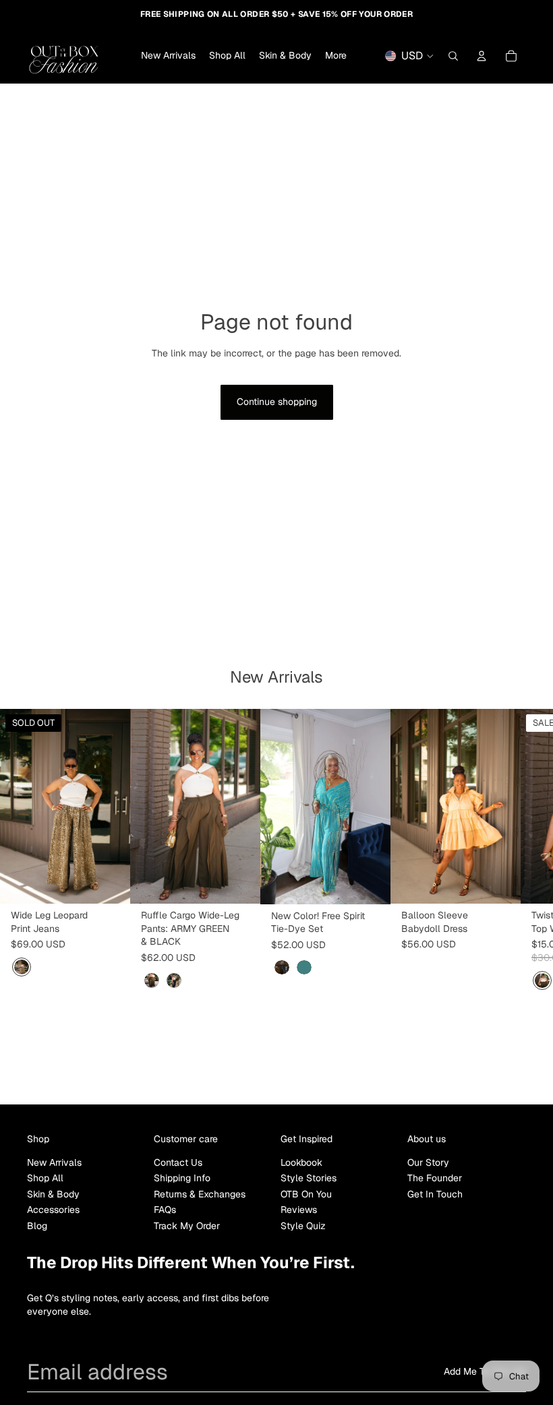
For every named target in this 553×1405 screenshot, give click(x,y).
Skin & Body (53, 1194)
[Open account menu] (481, 56)
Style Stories (309, 1178)
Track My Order (187, 1226)
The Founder (434, 1178)
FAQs (165, 1210)
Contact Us (178, 1162)
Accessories (53, 1210)
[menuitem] (335, 56)
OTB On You (306, 1194)
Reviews (299, 1210)
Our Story (428, 1162)
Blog (37, 1226)
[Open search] (453, 56)
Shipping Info (182, 1178)
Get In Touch (435, 1194)
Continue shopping (277, 402)
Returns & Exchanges (199, 1194)
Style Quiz (303, 1226)
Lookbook (301, 1162)
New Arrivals (54, 1162)
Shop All (45, 1178)
